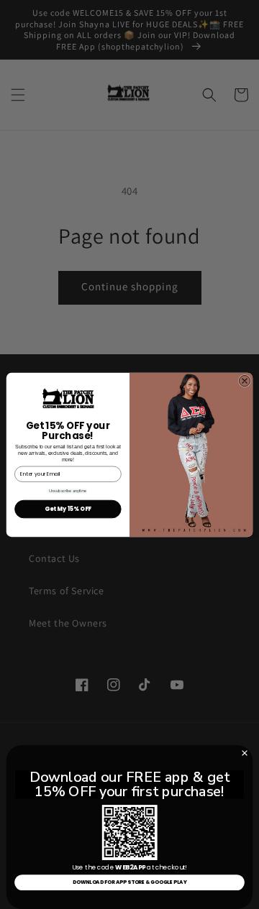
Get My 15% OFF (68, 508)
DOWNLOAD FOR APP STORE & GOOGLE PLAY (130, 882)
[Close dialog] (244, 380)
